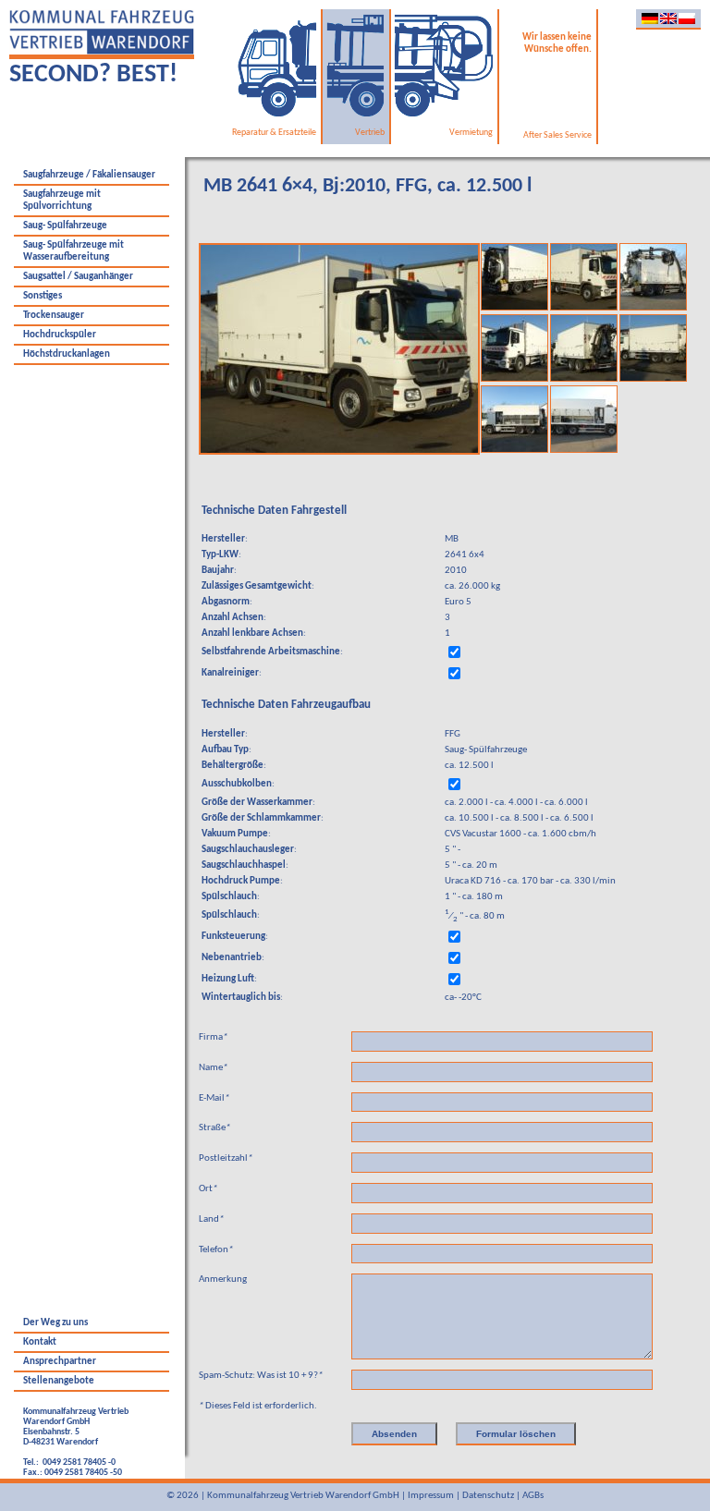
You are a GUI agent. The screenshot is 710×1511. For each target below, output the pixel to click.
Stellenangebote (58, 1381)
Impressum (431, 1496)
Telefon (216, 1250)
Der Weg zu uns (55, 1323)
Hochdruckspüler (59, 335)
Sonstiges (42, 296)
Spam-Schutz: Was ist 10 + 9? (261, 1376)
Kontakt (39, 1342)
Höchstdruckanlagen (66, 354)
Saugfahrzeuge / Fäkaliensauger (89, 175)
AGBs (533, 1496)
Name (213, 1068)
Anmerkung (223, 1279)
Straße (214, 1128)
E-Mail (214, 1098)
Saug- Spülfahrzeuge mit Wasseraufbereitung (73, 251)
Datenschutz (488, 1496)
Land (211, 1219)
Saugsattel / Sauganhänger (78, 277)
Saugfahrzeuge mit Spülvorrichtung (62, 200)
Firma (213, 1037)
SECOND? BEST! (93, 75)
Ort (208, 1189)
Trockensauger (53, 316)
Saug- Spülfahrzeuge (65, 226)
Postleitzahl (225, 1158)
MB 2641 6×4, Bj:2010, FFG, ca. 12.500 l (367, 186)
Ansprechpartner (59, 1362)
